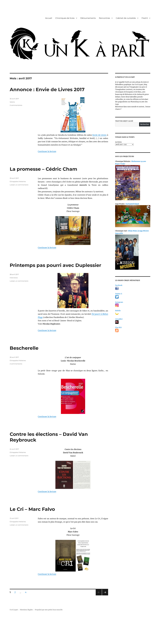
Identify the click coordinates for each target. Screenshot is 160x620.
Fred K (145, 18)
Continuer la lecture (47, 151)
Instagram (119, 302)
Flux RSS (118, 328)
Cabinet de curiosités (126, 18)
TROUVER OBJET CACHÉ (124, 121)
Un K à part (14, 610)
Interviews (14, 278)
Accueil (48, 18)
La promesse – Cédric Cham (43, 169)
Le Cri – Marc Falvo (32, 509)
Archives (118, 142)
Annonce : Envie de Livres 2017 (47, 89)
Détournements (88, 18)
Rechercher (144, 124)
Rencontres (104, 18)
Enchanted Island (132, 204)
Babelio (118, 311)
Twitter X (118, 294)
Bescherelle (24, 348)
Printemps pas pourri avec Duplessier (55, 265)
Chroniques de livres (64, 18)
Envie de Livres (99, 135)
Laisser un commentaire (19, 185)
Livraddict (119, 319)
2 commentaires (16, 105)
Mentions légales (26, 610)
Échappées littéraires (18, 181)
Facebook (118, 285)
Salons (12, 102)
